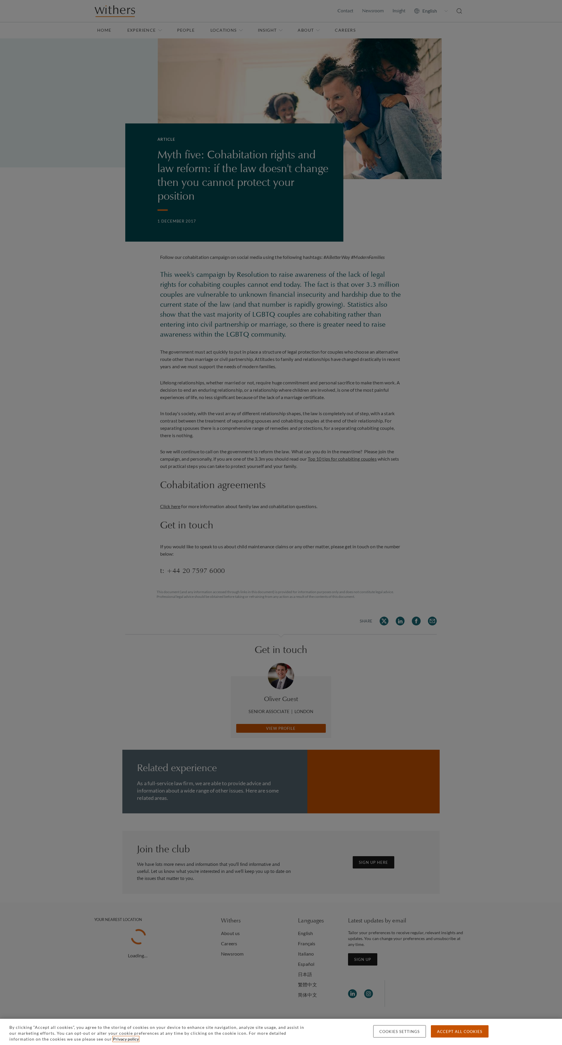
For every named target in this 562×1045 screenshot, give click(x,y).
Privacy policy (126, 1038)
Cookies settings (399, 1031)
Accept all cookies (459, 1031)
